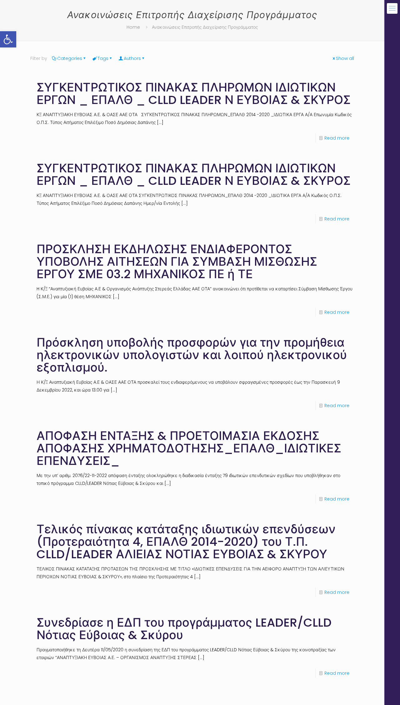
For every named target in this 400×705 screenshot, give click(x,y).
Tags (103, 58)
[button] (8, 39)
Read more (336, 138)
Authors (132, 58)
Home (133, 27)
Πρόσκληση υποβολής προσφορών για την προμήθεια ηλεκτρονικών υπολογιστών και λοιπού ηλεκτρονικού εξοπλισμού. (192, 355)
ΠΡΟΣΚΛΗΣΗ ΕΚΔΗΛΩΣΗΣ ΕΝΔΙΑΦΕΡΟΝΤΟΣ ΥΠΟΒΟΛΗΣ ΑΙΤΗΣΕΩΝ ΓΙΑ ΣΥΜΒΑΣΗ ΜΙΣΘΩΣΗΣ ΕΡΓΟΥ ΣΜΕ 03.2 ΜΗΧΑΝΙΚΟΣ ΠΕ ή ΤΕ (177, 261)
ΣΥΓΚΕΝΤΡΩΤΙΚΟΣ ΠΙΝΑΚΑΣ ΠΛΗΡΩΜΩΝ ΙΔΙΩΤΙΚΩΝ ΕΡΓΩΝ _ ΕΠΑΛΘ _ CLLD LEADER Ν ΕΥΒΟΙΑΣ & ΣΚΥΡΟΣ (194, 93)
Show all (345, 58)
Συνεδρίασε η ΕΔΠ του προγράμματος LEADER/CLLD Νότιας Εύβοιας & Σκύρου (184, 628)
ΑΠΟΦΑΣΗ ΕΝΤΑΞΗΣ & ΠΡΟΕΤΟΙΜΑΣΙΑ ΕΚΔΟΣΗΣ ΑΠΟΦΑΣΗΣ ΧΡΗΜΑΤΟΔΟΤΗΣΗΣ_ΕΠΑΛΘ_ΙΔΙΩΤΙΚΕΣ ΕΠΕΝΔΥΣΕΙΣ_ (189, 448)
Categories (69, 58)
